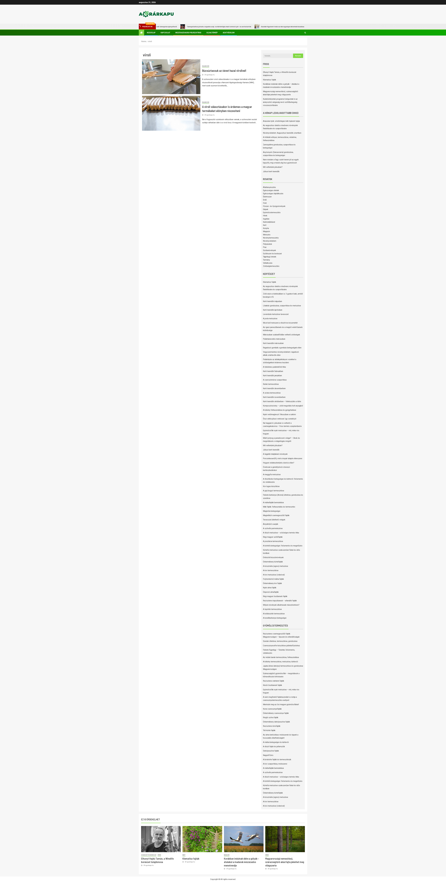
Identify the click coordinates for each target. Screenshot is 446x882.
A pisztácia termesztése (273, 541)
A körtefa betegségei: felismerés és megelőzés (282, 546)
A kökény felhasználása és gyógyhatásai (279, 410)
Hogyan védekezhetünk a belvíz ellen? (278, 463)
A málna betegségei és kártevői (276, 742)
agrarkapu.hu (210, 75)
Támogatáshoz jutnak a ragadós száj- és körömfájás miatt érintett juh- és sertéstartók (178, 27)
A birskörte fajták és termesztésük (277, 759)
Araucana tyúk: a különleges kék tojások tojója (281, 121)
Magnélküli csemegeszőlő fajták (276, 515)
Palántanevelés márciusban (274, 339)
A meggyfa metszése (272, 474)
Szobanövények (269, 250)
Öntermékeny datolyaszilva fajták (276, 722)
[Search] (305, 32)
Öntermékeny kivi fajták (272, 583)
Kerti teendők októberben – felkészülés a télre (282, 401)
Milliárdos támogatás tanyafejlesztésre (288, 27)
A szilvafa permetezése (273, 528)
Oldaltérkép (212, 33)
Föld (265, 203)
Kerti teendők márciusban (273, 343)
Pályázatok (267, 244)
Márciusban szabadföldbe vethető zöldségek (281, 335)
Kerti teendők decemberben (274, 388)
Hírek (265, 216)
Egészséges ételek (271, 190)
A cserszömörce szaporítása (275, 380)
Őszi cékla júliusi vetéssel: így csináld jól (279, 419)
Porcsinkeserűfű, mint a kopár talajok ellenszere (282, 458)
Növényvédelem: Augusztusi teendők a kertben (282, 133)
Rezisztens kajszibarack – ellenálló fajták (280, 601)
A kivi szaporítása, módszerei (275, 764)
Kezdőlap (151, 33)
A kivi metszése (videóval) (274, 575)
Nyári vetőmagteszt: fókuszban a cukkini (279, 414)
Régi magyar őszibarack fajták (275, 596)
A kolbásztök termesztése (274, 614)
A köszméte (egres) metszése (275, 566)
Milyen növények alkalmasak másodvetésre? (281, 605)
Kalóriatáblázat (269, 222)
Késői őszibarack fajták (272, 685)
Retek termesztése (271, 384)
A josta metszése (270, 318)
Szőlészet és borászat (272, 253)
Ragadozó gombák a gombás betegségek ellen (282, 348)
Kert (264, 225)
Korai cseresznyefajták (272, 709)
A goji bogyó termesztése (273, 491)
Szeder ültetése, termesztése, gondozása (280, 641)
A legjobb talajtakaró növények (275, 454)
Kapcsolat (165, 33)
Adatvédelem (228, 33)
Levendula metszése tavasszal (276, 314)
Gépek (265, 209)
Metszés (266, 235)
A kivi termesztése (270, 570)
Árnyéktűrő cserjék (270, 524)
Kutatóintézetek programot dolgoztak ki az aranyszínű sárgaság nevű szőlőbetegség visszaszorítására (280, 102)
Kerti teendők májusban (272, 301)
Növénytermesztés (271, 238)
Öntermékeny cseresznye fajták (276, 713)
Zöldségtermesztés (271, 266)
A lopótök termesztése (272, 609)
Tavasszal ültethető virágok (274, 520)
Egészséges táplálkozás (273, 193)
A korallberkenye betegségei (274, 618)
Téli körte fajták (269, 730)
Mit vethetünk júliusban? (272, 167)
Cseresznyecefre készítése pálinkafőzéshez (281, 645)
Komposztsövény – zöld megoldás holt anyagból (283, 406)
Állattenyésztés (269, 187)
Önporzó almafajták (271, 592)
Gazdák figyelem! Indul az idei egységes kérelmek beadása (242, 27)
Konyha (266, 228)
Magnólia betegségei (271, 511)
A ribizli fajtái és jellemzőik (274, 746)
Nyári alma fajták (269, 588)
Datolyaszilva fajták (271, 751)
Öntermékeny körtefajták (273, 562)
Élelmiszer (205, 66)
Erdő (265, 200)
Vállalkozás (267, 263)
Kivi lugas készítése (271, 486)
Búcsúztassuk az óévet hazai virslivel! (224, 70)
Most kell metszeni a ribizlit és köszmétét (280, 323)
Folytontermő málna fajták (273, 579)
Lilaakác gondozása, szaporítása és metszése (282, 306)
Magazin (266, 231)
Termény (266, 260)
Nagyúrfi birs (268, 755)
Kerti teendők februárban (273, 371)
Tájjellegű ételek (269, 257)
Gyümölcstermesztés (271, 212)
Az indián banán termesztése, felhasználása (281, 657)
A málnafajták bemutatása (273, 502)
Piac (265, 247)
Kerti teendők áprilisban (272, 310)
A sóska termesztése (272, 393)
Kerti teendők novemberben (274, 397)
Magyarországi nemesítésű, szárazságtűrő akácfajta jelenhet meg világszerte (284, 862)
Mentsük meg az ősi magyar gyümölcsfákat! (281, 704)
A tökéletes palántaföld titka (274, 367)
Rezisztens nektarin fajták (273, 681)
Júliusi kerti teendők (271, 171)
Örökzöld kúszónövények (273, 557)
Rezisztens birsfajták (271, 726)
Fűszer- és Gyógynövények (274, 206)
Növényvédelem (269, 241)
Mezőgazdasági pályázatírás (188, 33)
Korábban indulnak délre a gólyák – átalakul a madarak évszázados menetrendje (241, 862)
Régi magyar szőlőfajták (273, 537)
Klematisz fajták (269, 80)
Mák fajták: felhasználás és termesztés (279, 507)
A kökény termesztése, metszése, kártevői (280, 662)
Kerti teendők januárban (272, 375)
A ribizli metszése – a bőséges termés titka (281, 533)
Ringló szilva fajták (270, 717)
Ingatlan (266, 219)
